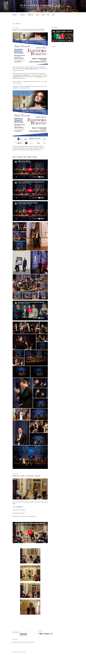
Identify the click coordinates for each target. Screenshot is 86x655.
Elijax (48, 14)
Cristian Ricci (26, 75)
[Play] (53, 40)
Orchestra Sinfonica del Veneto (31, 68)
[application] (62, 36)
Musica (37, 14)
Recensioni (22, 14)
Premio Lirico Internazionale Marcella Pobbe (28, 30)
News (53, 14)
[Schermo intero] (71, 40)
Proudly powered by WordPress (19, 651)
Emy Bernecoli (39, 76)
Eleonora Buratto (18, 75)
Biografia (14, 14)
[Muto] (69, 40)
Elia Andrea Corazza (37, 5)
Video (43, 14)
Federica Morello (16, 76)
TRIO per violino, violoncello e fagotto (26, 476)
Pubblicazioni (31, 14)
